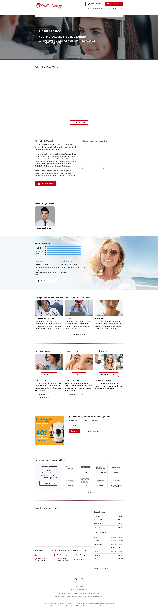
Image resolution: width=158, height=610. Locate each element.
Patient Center (96, 15)
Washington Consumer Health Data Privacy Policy (64, 605)
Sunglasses (42, 395)
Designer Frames (41, 380)
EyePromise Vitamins (103, 381)
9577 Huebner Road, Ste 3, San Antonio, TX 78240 (106, 8)
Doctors (61, 15)
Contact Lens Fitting (72, 380)
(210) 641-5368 (104, 568)
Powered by (67, 600)
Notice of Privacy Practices (96, 603)
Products (78, 15)
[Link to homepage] (53, 5)
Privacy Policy (110, 603)
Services (86, 15)
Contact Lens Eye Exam (75, 395)
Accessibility (53, 603)
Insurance (69, 15)
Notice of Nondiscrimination (67, 603)
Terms (74, 425)
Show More (91, 492)
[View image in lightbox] (94, 141)
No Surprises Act (82, 603)
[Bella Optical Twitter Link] (82, 580)
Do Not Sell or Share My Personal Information (94, 605)
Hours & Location (50, 15)
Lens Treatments (43, 397)
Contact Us (108, 15)
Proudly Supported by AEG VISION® (91, 600)
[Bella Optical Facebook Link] (76, 580)
